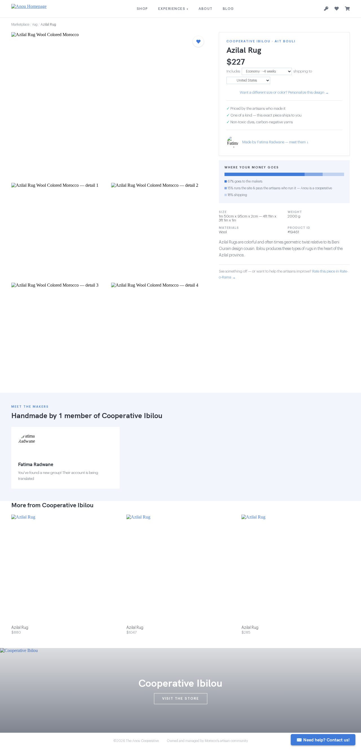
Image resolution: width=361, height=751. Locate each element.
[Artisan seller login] (326, 9)
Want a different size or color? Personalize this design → (284, 92)
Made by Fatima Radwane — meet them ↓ (275, 142)
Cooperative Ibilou (132, 415)
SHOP (142, 8)
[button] (109, 105)
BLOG (228, 8)
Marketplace (20, 24)
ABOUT (206, 8)
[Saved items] (336, 8)
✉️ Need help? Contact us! (323, 740)
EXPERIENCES (173, 8)
